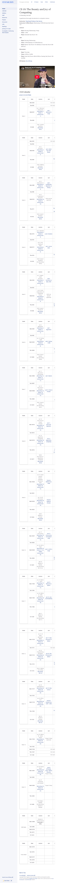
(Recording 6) (40, 247)
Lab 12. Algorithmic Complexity (48, 440)
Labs (3, 24)
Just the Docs (28, 879)
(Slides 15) (40, 485)
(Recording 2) (40, 149)
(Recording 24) (40, 701)
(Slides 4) (40, 201)
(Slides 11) (40, 377)
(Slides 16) (40, 502)
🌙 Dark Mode (6, 880)
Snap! (42, 2)
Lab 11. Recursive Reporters (48, 424)
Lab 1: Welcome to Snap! (48, 112)
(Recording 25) (40, 739)
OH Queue (36, 2)
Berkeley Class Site (33, 878)
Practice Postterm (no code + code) (49, 702)
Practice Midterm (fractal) (49, 501)
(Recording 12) (40, 390)
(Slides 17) (40, 584)
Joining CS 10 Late (6, 28)
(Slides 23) (40, 689)
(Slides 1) (40, 113)
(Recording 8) (40, 341)
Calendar (4, 10)
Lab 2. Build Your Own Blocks (48, 150)
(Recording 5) (40, 232)
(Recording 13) (40, 425)
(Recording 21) (40, 640)
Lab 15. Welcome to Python (48, 584)
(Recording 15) (40, 484)
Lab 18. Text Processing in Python (49, 655)
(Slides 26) (40, 771)
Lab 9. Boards (49, 376)
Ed (31, 2)
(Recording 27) (40, 786)
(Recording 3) (40, 184)
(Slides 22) (40, 656)
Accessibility (21, 875)
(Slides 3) (40, 186)
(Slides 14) (40, 441)
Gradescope (52, 2)
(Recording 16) (40, 500)
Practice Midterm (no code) (49, 482)
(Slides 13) (40, 427)
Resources (4, 17)
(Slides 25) (40, 740)
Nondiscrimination (30, 875)
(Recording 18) (40, 598)
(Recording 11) (40, 376)
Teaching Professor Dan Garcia (34, 21)
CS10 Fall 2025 (7, 2)
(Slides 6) (40, 248)
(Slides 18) (40, 599)
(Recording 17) (40, 583)
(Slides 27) (40, 787)
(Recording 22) (40, 655)
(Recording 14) (40, 199)
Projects (4, 19)
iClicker (46, 2)
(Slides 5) (40, 234)
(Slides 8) (40, 343)
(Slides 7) (40, 281)
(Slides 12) (40, 392)
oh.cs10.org (29, 61)
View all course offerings (7, 877)
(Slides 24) (40, 703)
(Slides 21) (40, 641)
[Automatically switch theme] (11, 881)
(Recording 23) (40, 688)
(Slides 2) (40, 151)
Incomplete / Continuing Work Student (8, 31)
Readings (4, 26)
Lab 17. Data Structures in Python (49, 639)
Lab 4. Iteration (48, 234)
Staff (3, 15)
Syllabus (4, 13)
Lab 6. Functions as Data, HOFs (49, 280)
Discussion (4, 22)
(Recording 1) (40, 111)
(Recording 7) (40, 280)
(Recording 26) (40, 769)
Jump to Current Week (25, 95)
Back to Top (22, 872)
